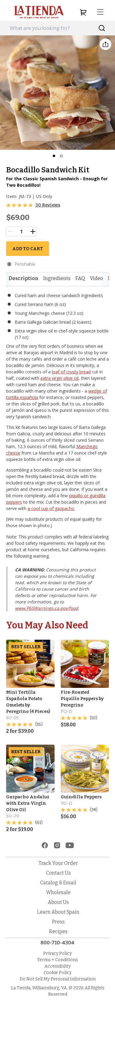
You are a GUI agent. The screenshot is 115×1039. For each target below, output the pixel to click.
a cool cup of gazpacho (51, 508)
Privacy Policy (57, 953)
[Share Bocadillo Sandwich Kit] (105, 44)
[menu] (100, 12)
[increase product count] (32, 231)
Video (96, 278)
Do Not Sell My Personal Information (58, 979)
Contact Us (58, 873)
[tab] (23, 278)
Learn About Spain (58, 912)
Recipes (58, 931)
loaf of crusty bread (71, 372)
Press (58, 922)
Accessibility (57, 966)
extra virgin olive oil (59, 378)
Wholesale (58, 892)
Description (23, 278)
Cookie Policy (57, 972)
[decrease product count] (10, 231)
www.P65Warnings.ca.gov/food (46, 608)
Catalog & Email (58, 883)
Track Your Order (58, 863)
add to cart (27, 248)
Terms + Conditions (57, 959)
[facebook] (44, 845)
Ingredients (57, 278)
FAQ (80, 278)
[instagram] (57, 845)
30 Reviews (47, 205)
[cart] (83, 12)
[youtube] (70, 845)
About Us (58, 902)
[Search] (102, 28)
